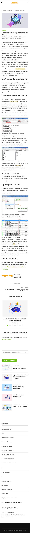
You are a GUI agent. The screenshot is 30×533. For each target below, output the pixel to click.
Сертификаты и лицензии (9, 498)
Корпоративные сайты (8, 454)
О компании (5, 485)
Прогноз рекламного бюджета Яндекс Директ (20, 376)
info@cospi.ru (10, 512)
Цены (3, 433)
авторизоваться (6, 339)
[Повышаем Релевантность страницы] (7, 387)
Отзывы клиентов (7, 489)
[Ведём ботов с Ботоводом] (7, 397)
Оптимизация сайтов (8, 437)
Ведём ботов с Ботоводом (18, 395)
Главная (4, 10)
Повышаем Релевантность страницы (18, 386)
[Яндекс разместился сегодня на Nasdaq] (7, 407)
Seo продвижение (7, 429)
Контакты (4, 477)
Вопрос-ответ (6, 472)
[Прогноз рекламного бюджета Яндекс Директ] (15, 308)
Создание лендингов (7, 450)
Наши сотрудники (7, 481)
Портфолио (5, 493)
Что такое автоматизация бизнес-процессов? (20, 366)
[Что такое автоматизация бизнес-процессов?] (7, 367)
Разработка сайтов (7, 446)
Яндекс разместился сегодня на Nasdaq (20, 405)
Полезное (4, 30)
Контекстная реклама (8, 458)
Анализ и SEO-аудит (7, 442)
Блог (3, 468)
